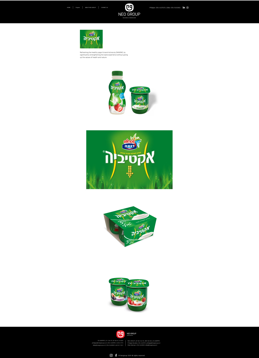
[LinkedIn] (184, 7)
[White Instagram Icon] (111, 355)
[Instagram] (187, 7)
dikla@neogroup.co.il (151, 345)
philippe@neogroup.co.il (153, 343)
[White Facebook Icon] (116, 355)
